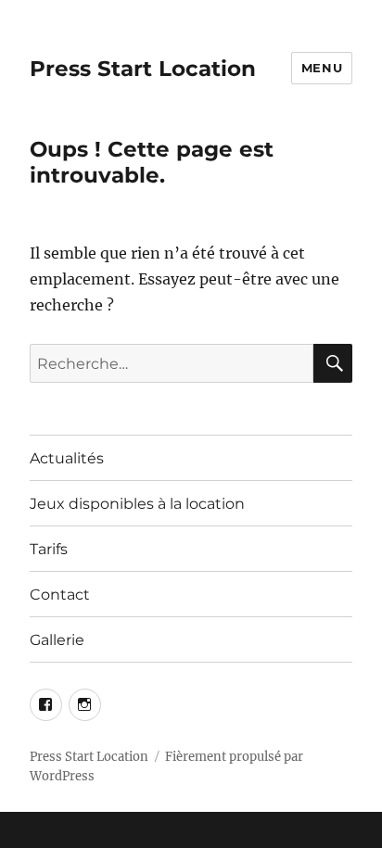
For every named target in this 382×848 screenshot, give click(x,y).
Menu (321, 67)
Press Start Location (143, 69)
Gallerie (57, 640)
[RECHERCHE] (332, 363)
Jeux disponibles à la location (137, 504)
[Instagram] (85, 705)
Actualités (67, 458)
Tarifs (49, 549)
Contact (60, 594)
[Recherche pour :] (172, 363)
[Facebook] (46, 705)
